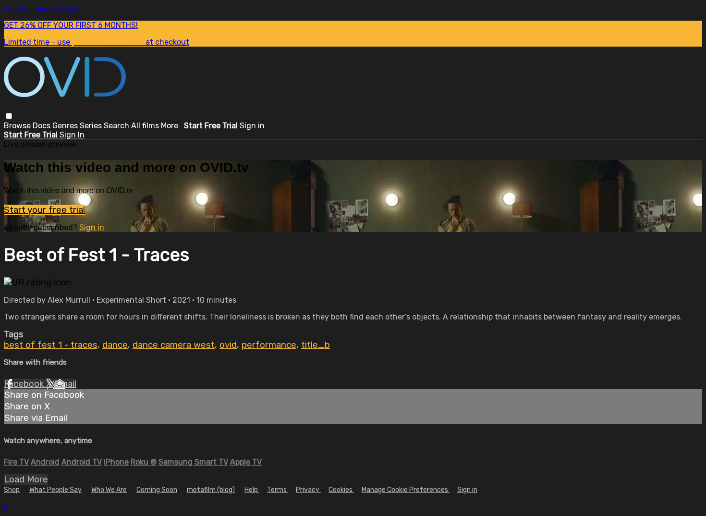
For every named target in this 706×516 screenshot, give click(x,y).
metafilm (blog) (211, 490)
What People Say (55, 490)
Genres (66, 125)
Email (65, 384)
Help (251, 490)
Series (92, 125)
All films (145, 125)
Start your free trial (44, 210)
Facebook (25, 384)
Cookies (341, 490)
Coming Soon (156, 490)
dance (115, 345)
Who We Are (109, 490)
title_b (315, 345)
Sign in (252, 125)
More (169, 125)
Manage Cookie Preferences (406, 490)
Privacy (308, 490)
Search (117, 125)
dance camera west (174, 345)
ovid (228, 345)
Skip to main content (41, 8)
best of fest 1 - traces (50, 345)
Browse (18, 125)
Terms (277, 490)
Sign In (72, 134)
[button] (9, 116)
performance (269, 345)
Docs (42, 125)
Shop (12, 490)
